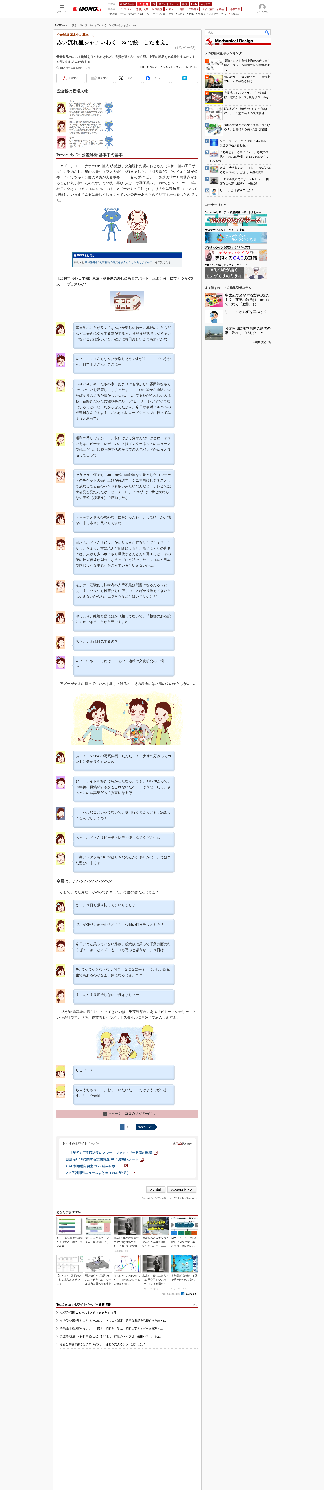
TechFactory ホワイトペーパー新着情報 (83, 1304)
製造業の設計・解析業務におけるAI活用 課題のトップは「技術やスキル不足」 (111, 1336)
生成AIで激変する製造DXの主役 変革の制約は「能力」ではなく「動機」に (248, 299)
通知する (103, 78)
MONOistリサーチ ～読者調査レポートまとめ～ (233, 212)
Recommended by (171, 1293)
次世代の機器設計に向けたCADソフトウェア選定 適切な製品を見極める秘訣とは (113, 1320)
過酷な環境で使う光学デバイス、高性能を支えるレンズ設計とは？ (103, 1344)
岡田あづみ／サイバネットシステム (162, 67)
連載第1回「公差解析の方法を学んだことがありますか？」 (120, 262)
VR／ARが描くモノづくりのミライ (226, 265)
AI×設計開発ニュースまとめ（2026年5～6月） (89, 1312)
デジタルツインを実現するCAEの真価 (227, 247)
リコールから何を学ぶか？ (246, 312)
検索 (267, 32)
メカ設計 (72, 25)
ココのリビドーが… (129, 1113)
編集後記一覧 (263, 342)
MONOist (60, 25)
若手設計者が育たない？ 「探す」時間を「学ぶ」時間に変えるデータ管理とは (111, 1328)
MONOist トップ (181, 1189)
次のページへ (145, 1127)
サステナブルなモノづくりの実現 (225, 229)
